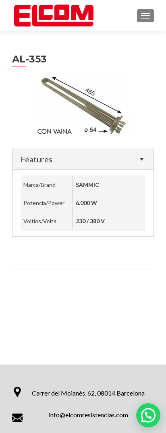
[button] (148, 415)
